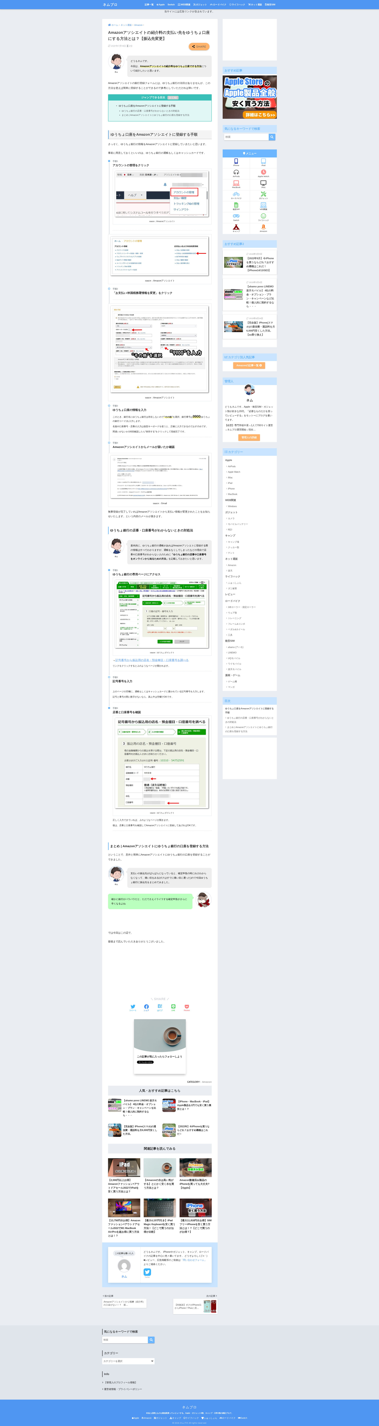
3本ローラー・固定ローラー (242, 607)
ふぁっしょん (234, 582)
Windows (232, 506)
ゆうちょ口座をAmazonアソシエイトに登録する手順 (147, 105)
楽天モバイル (234, 669)
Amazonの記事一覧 (247, 365)
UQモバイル (234, 658)
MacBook (236, 187)
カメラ (231, 518)
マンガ (231, 687)
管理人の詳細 (249, 437)
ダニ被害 (232, 588)
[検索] (272, 137)
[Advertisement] (160, 968)
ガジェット (201, 4)
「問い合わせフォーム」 (194, 1260)
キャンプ (236, 231)
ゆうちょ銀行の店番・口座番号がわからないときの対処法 (150, 111)
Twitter (147, 1277)
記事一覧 (149, 4)
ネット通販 (256, 4)
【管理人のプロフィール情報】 (120, 1382)
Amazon (207, 1081)
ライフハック (238, 4)
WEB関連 (185, 4)
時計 (230, 529)
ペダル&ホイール (236, 629)
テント (231, 553)
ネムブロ (110, 4)
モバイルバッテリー (238, 524)
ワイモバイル (234, 663)
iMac (263, 187)
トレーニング (234, 618)
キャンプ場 (233, 542)
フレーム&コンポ (236, 624)
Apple (162, 4)
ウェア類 (232, 612)
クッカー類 (233, 547)
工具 (230, 635)
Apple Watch (263, 176)
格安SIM (271, 4)
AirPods (236, 176)
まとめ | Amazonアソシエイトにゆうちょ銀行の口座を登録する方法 (155, 115)
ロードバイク (219, 4)
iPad (263, 165)
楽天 (230, 570)
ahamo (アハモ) (235, 647)
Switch (171, 4)
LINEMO (232, 652)
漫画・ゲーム (232, 675)
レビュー (230, 594)
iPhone (236, 165)
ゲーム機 (232, 681)
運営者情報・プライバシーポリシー (123, 1389)
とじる (173, 97)
